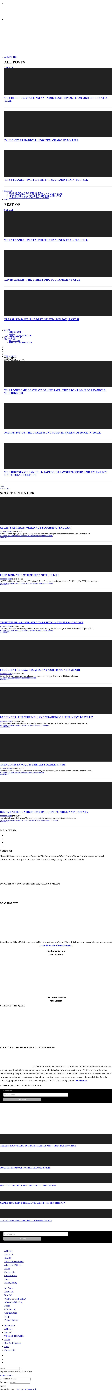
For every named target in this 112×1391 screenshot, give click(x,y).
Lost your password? (27, 1389)
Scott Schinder (6, 531)
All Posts (10, 57)
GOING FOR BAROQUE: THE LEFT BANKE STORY (33, 764)
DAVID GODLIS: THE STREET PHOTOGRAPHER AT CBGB (42, 279)
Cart (12, 334)
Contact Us (9, 1272)
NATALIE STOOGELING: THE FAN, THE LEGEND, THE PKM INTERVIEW (32, 1203)
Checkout (15, 332)
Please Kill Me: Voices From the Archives (35, 196)
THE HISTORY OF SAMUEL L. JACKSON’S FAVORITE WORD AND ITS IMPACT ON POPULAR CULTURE (55, 473)
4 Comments (5, 727)
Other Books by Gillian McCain (29, 198)
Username (5, 1378)
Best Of (9, 199)
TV (52, 536)
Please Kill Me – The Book (25, 192)
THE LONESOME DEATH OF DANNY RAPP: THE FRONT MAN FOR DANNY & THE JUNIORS (55, 392)
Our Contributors (12, 1343)
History (36, 536)
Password (4, 1382)
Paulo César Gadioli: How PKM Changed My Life (41, 140)
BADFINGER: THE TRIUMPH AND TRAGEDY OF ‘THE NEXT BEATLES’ (46, 717)
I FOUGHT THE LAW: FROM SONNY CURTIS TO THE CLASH (40, 669)
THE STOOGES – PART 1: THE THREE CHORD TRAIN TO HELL (46, 179)
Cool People (28, 536)
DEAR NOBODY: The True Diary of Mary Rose (36, 194)
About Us (14, 341)
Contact (9, 339)
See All (8, 67)
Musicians (37, 583)
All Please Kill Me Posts (9, 536)
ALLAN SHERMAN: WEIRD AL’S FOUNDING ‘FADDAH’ (35, 527)
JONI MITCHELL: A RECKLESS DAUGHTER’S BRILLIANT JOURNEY (44, 812)
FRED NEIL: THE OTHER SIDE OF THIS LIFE (29, 575)
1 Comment (4, 537)
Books (8, 191)
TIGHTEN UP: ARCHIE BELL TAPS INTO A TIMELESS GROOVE (41, 622)
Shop (7, 330)
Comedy (21, 536)
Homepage (9, 1325)
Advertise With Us (20, 342)
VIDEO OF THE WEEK (14, 1261)
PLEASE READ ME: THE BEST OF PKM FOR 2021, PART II (41, 319)
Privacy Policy (10, 1282)
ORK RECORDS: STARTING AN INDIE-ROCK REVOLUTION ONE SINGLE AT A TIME (55, 99)
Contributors (10, 1275)
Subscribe (7, 1091)
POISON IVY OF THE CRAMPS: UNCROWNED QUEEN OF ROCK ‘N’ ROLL (52, 432)
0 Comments (5, 584)
